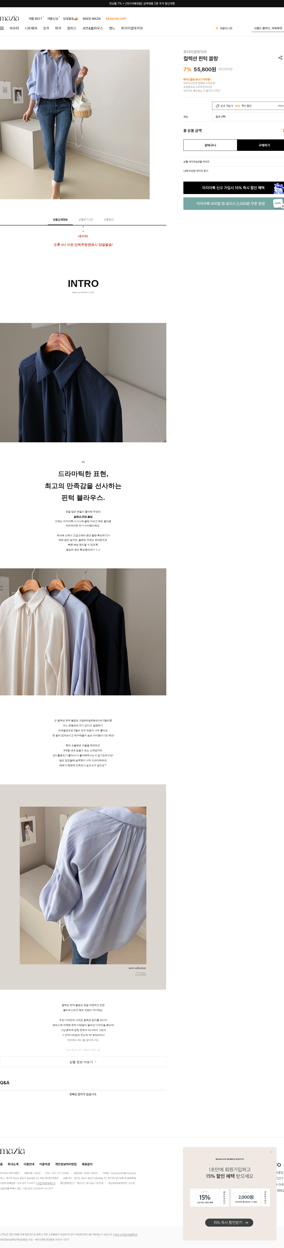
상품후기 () (86, 219)
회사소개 (13, 1164)
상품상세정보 (60, 219)
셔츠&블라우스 (92, 28)
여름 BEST (35, 19)
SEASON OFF (116, 19)
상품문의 (109, 219)
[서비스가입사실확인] (125, 1234)
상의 (46, 28)
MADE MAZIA (92, 19)
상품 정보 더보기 (81, 1062)
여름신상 (52, 19)
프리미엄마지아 (132, 28)
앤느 (112, 28)
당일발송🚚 (70, 19)
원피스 (72, 28)
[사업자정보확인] (46, 1183)
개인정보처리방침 (66, 1164)
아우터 (14, 28)
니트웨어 (31, 28)
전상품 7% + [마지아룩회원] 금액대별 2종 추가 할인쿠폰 (142, 3)
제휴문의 (87, 1164)
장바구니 (210, 145)
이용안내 (28, 1164)
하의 (58, 28)
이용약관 (44, 1164)
